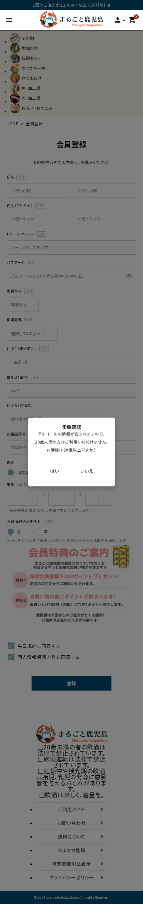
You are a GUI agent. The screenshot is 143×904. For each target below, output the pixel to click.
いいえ (86, 470)
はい (54, 470)
